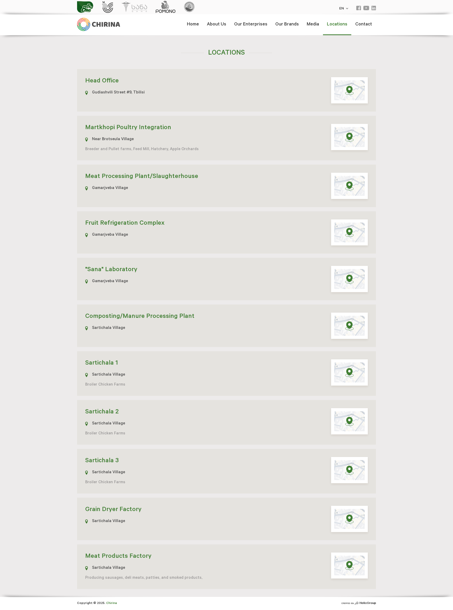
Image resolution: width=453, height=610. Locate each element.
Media (313, 24)
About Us (216, 24)
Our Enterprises (250, 24)
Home (193, 24)
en (342, 9)
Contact (363, 24)
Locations (337, 24)
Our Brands (287, 24)
